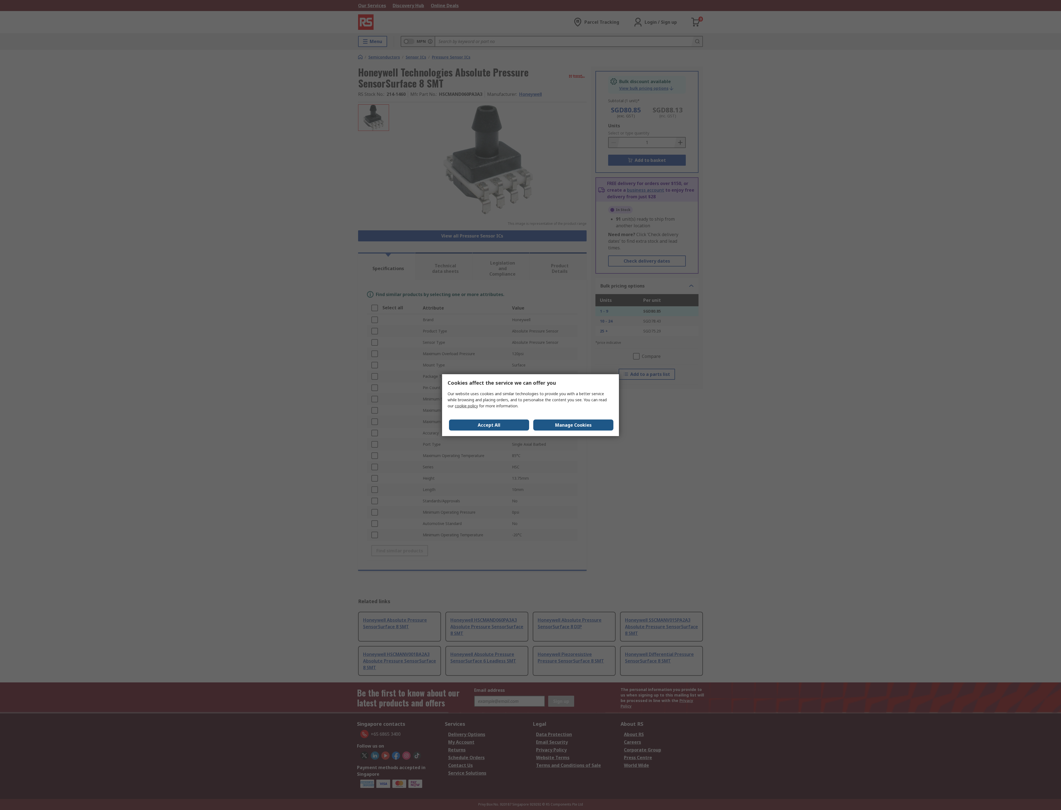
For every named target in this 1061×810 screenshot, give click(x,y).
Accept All (489, 425)
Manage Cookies (573, 425)
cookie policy (466, 405)
